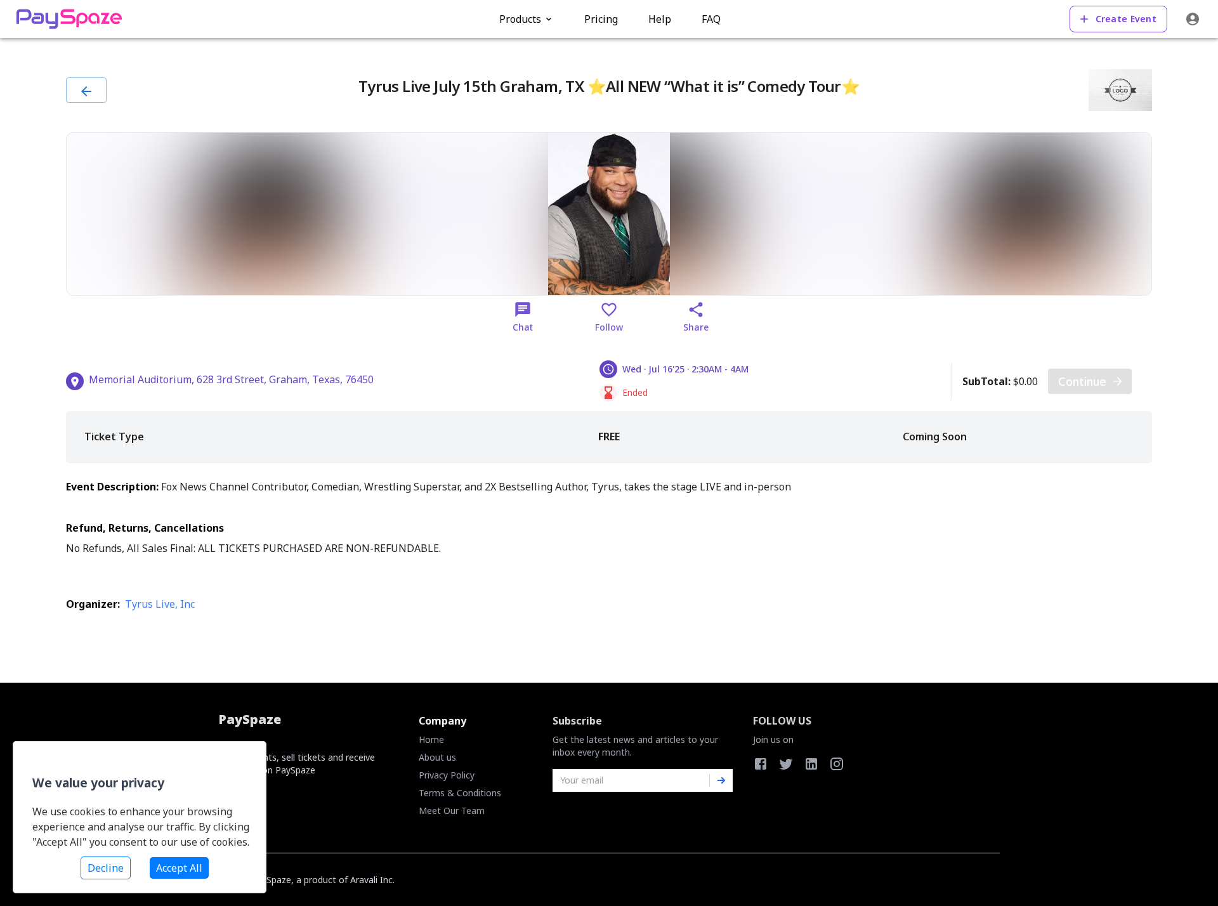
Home (431, 739)
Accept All (179, 868)
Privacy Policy (447, 775)
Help (659, 19)
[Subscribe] (721, 780)
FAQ (711, 19)
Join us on (773, 739)
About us (437, 757)
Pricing (601, 19)
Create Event (1126, 19)
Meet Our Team (452, 810)
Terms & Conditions (460, 793)
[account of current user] (1192, 19)
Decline (106, 868)
